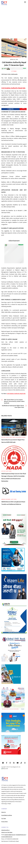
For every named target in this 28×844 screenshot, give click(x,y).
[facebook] (6, 763)
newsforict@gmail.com (9, 835)
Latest (10, 437)
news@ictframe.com (21, 835)
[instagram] (10, 763)
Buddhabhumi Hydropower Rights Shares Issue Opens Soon (13, 406)
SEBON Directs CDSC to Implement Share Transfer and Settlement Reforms (13, 503)
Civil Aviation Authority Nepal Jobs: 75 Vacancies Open (14, 64)
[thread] (24, 763)
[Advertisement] (14, 21)
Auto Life (3, 437)
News (14, 437)
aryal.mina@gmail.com (6, 837)
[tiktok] (21, 763)
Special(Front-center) (20, 437)
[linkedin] (13, 763)
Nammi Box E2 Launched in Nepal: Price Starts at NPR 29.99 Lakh (12, 441)
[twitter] (3, 763)
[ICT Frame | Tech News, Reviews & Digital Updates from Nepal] (4, 4)
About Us (3, 812)
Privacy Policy (4, 822)
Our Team (3, 818)
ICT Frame (14, 71)
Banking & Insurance (6, 499)
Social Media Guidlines (6, 815)
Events (7, 437)
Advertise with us (5, 830)
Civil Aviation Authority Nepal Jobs (13, 88)
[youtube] (17, 763)
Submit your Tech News (6, 832)
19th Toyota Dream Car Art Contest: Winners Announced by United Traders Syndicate (14, 401)
